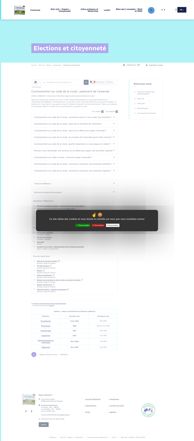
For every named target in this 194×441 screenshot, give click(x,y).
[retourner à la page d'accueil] (19, 10)
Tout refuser (99, 225)
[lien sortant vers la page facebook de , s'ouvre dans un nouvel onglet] (164, 10)
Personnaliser (112, 225)
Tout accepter (83, 225)
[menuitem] (35, 10)
